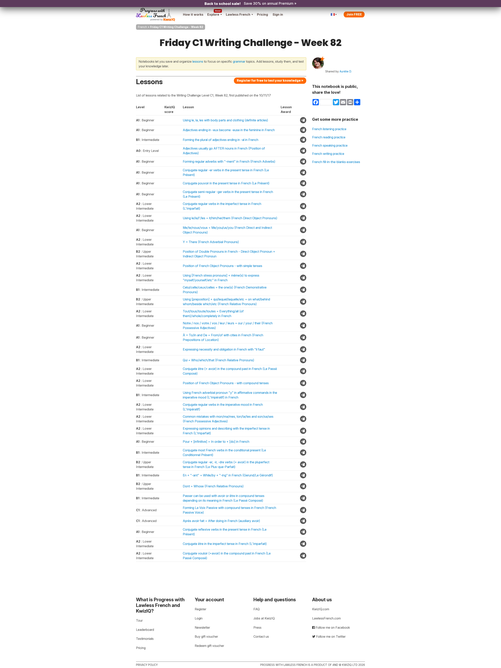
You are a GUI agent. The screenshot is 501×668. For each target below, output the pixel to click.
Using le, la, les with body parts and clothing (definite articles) (225, 120)
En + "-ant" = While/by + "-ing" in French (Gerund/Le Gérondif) (228, 475)
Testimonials (145, 639)
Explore (213, 14)
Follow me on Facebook (332, 627)
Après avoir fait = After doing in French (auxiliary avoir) (221, 521)
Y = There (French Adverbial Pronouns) (211, 242)
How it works (193, 14)
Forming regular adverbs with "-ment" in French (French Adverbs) (229, 161)
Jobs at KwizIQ (264, 618)
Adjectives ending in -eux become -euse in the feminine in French (229, 130)
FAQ (256, 609)
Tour (139, 620)
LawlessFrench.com (326, 618)
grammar (239, 61)
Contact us (261, 636)
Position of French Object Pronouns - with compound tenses (226, 383)
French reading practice (328, 137)
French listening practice (329, 129)
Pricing (262, 14)
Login (199, 618)
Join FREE (354, 14)
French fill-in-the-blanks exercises (336, 162)
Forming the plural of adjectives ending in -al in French (220, 140)
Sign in (278, 14)
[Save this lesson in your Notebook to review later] (303, 120)
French (142, 27)
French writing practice (328, 154)
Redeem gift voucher (209, 646)
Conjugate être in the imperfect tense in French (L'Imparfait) (225, 544)
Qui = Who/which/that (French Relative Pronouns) (218, 360)
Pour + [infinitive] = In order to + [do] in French (216, 442)
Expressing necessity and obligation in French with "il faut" (224, 349)
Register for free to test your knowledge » (270, 80)
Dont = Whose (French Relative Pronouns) (213, 486)
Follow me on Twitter (330, 636)
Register (200, 609)
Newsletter (202, 627)
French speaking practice (330, 145)
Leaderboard (145, 630)
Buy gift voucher (206, 636)
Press (257, 627)
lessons (197, 61)
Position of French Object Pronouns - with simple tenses (222, 266)
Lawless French (238, 14)
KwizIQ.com (320, 609)
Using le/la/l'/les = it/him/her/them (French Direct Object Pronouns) (230, 218)
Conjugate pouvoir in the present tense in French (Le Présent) (226, 183)
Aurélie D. (346, 71)
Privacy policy (147, 664)
